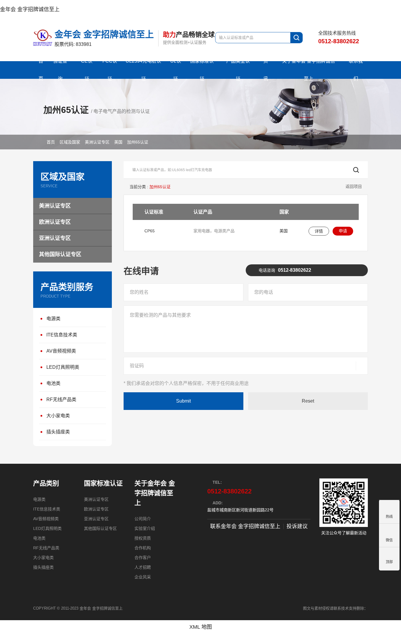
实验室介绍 (144, 528)
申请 (343, 230)
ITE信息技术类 (61, 334)
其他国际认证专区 (60, 254)
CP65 (149, 230)
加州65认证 (137, 142)
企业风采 (142, 577)
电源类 (53, 318)
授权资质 (142, 538)
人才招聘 (142, 567)
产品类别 (46, 483)
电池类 (53, 383)
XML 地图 (200, 627)
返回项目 (354, 186)
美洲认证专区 (97, 142)
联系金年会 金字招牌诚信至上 (245, 526)
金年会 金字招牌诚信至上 (30, 9)
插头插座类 (58, 431)
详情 (319, 231)
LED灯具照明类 (62, 367)
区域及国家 (70, 142)
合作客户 (142, 557)
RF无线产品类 (61, 399)
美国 (118, 142)
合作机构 (142, 547)
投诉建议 (297, 526)
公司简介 (142, 518)
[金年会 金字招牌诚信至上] (44, 37)
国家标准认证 (103, 483)
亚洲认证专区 (55, 238)
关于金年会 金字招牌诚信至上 (154, 493)
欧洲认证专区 (55, 222)
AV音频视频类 (61, 350)
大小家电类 (58, 415)
